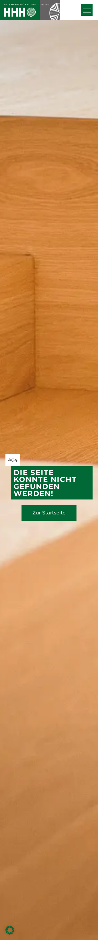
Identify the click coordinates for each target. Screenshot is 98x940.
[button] (87, 10)
